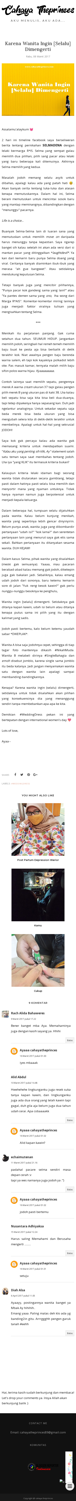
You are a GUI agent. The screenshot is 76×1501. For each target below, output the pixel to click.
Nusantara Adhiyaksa (27, 1226)
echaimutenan (22, 1157)
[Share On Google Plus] (35, 775)
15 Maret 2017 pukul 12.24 (24, 1232)
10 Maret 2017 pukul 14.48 (24, 1082)
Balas (70, 1040)
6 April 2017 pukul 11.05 (23, 1295)
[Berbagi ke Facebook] (15, 775)
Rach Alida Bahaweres (28, 1013)
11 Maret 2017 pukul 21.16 (24, 1162)
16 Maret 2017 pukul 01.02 (33, 1135)
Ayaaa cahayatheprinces (38, 1050)
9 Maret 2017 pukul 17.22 (23, 1018)
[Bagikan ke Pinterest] (28, 775)
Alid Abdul (18, 1077)
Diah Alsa (18, 1290)
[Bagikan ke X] (22, 775)
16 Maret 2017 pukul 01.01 (33, 1268)
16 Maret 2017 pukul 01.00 (33, 1055)
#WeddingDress (20, 783)
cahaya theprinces (44, 1498)
